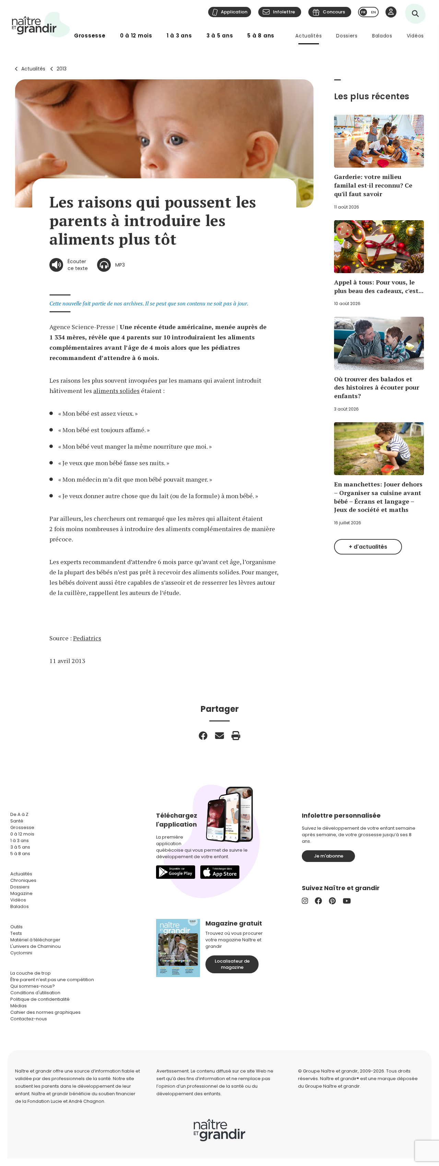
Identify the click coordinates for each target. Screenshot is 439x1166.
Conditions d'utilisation (35, 992)
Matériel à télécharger (35, 940)
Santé (16, 821)
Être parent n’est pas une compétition (52, 979)
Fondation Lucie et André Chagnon (65, 1101)
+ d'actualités (368, 547)
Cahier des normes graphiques (45, 1012)
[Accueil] (41, 24)
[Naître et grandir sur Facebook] (318, 901)
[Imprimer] (236, 735)
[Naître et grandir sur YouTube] (347, 901)
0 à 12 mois (136, 35)
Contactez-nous (28, 1019)
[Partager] (203, 735)
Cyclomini (21, 953)
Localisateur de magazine (232, 964)
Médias (18, 1005)
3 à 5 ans (219, 35)
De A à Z (19, 814)
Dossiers (347, 35)
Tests (16, 933)
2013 (62, 68)
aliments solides (116, 390)
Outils (16, 926)
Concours (334, 12)
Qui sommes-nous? (32, 986)
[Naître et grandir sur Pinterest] (332, 901)
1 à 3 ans (179, 35)
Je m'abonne (328, 856)
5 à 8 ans (260, 35)
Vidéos (415, 35)
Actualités (308, 35)
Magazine (21, 893)
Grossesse (90, 35)
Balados (382, 35)
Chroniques (23, 880)
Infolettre (284, 12)
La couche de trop (30, 973)
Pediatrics (87, 638)
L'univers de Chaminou (35, 946)
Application (234, 12)
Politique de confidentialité (40, 999)
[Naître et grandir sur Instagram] (305, 901)
